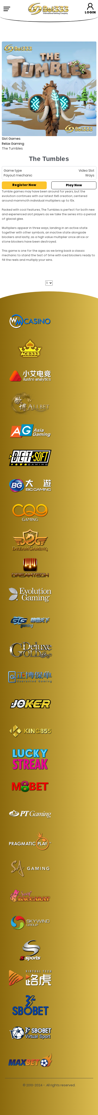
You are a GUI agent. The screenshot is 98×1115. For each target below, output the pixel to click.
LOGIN (90, 12)
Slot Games (11, 138)
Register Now (24, 185)
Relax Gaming (13, 143)
